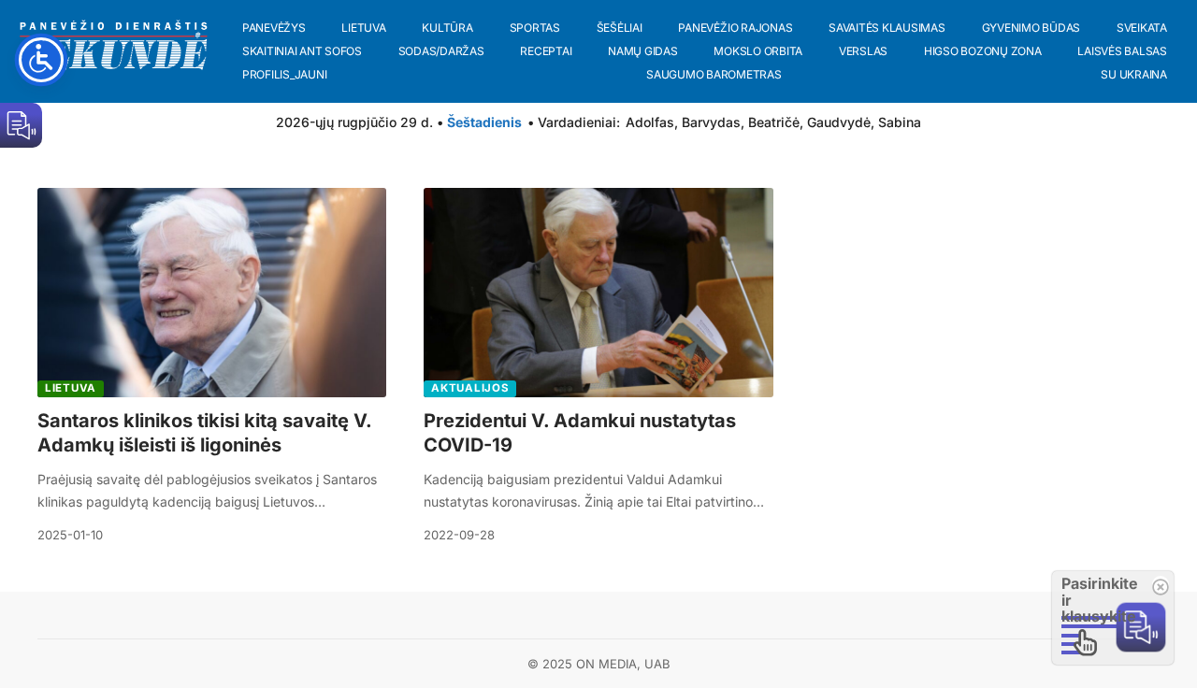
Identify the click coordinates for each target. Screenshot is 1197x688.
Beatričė (774, 122)
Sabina (899, 122)
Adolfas (650, 122)
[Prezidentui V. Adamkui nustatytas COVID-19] (598, 292)
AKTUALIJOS (470, 387)
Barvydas (711, 122)
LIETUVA (70, 387)
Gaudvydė (839, 122)
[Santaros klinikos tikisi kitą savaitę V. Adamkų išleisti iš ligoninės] (211, 292)
